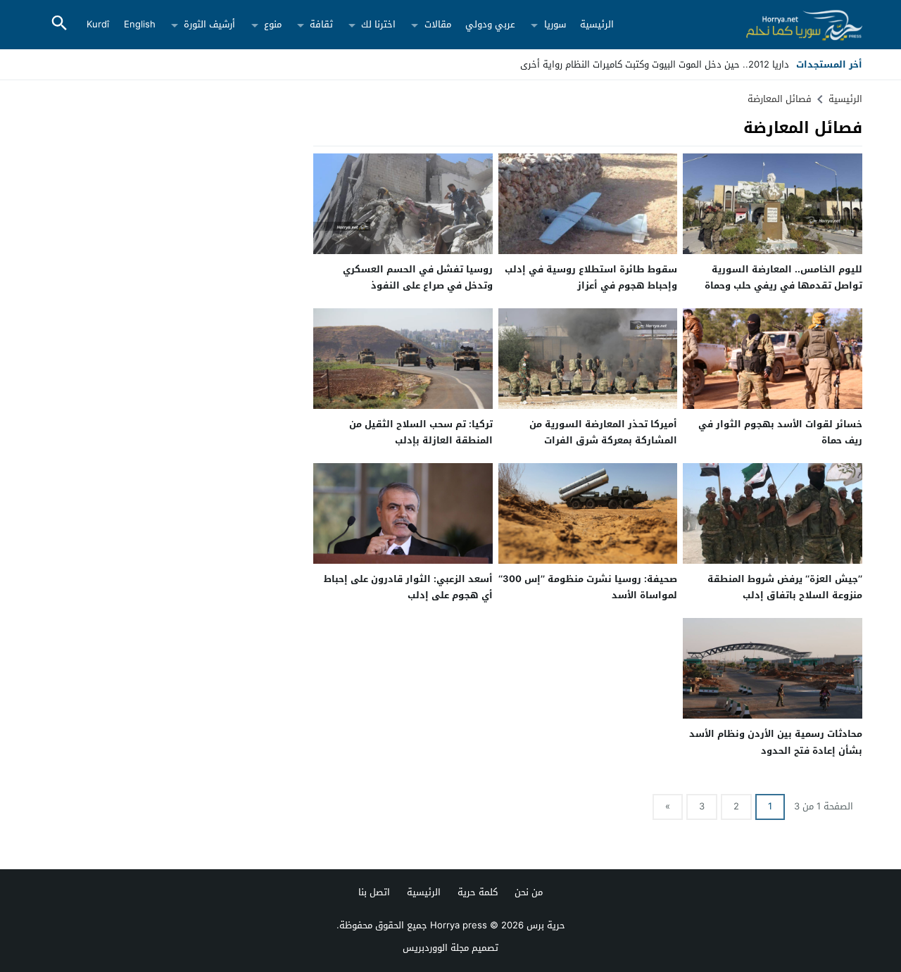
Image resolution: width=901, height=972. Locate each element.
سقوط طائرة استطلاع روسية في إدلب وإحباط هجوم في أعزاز (591, 277)
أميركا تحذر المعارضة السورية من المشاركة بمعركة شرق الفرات (603, 432)
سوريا (555, 24)
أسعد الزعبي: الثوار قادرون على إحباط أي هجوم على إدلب (408, 587)
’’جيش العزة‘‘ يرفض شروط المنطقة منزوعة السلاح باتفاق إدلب (784, 587)
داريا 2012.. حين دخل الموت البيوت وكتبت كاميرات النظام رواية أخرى (654, 64)
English (140, 24)
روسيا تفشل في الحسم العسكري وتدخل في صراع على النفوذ (418, 277)
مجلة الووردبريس (436, 948)
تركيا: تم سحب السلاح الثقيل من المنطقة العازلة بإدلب (421, 432)
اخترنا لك (378, 24)
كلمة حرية (478, 892)
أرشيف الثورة (209, 24)
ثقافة (321, 24)
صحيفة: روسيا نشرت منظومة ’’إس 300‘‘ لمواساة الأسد (587, 587)
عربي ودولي (490, 24)
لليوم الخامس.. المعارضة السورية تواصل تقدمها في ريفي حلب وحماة (783, 277)
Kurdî (98, 24)
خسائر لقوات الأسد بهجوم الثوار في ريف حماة (780, 432)
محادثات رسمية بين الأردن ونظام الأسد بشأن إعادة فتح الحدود (775, 742)
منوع (273, 24)
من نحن (529, 892)
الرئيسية (597, 24)
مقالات (437, 24)
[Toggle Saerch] (59, 24)
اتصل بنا (374, 892)
